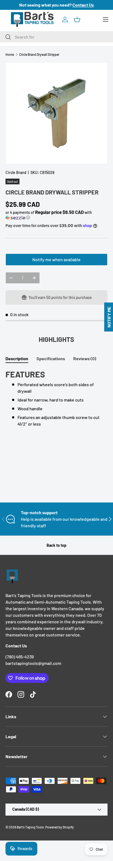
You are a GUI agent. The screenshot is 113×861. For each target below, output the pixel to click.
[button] (77, 19)
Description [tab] (16, 358)
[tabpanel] (56, 398)
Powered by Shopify (59, 827)
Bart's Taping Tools (30, 827)
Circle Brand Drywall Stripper (39, 54)
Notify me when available (56, 259)
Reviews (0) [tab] (84, 358)
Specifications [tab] (50, 358)
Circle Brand (15, 172)
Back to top (56, 545)
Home (9, 54)
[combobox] (56, 36)
